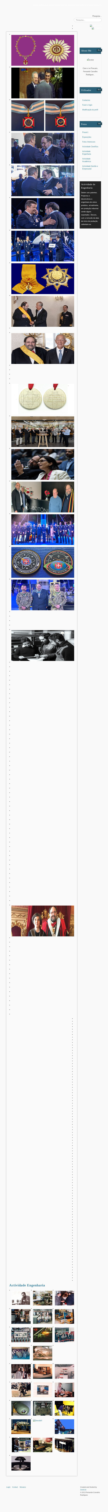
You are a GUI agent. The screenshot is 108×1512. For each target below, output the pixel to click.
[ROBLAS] (42, 1390)
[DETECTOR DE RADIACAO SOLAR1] (64, 1298)
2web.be (83, 1490)
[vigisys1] (64, 1445)
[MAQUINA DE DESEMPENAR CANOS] (21, 1353)
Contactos (86, 100)
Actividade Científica (90, 147)
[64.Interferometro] (21, 1298)
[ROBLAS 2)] (21, 1390)
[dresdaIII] (37, 1421)
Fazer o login (87, 105)
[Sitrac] (21, 1408)
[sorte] (64, 1426)
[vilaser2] (21, 1463)
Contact (15, 1487)
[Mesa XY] (42, 1353)
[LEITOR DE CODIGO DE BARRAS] (21, 1335)
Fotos (90, 5)
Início (35, 5)
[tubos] (42, 1445)
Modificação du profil (90, 110)
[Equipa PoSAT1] (42, 1316)
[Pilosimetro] (42, 1371)
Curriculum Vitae (45, 5)
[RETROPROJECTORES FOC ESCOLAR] (64, 1371)
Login (8, 1487)
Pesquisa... (97, 16)
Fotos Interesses (88, 142)
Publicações (69, 5)
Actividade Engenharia (27, 1285)
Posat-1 (85, 132)
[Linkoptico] (64, 1335)
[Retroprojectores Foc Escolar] (64, 1390)
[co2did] (21, 1426)
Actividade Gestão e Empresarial (90, 167)
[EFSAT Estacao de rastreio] (21, 1316)
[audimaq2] (42, 1408)
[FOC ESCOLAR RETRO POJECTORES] (64, 1316)
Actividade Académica (86, 160)
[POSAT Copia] (21, 1371)
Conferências (81, 5)
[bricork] (64, 1408)
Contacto (97, 5)
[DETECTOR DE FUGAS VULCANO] (42, 1298)
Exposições (86, 137)
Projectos (58, 5)
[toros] (21, 1445)
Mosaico (23, 1487)
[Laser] (42, 1335)
